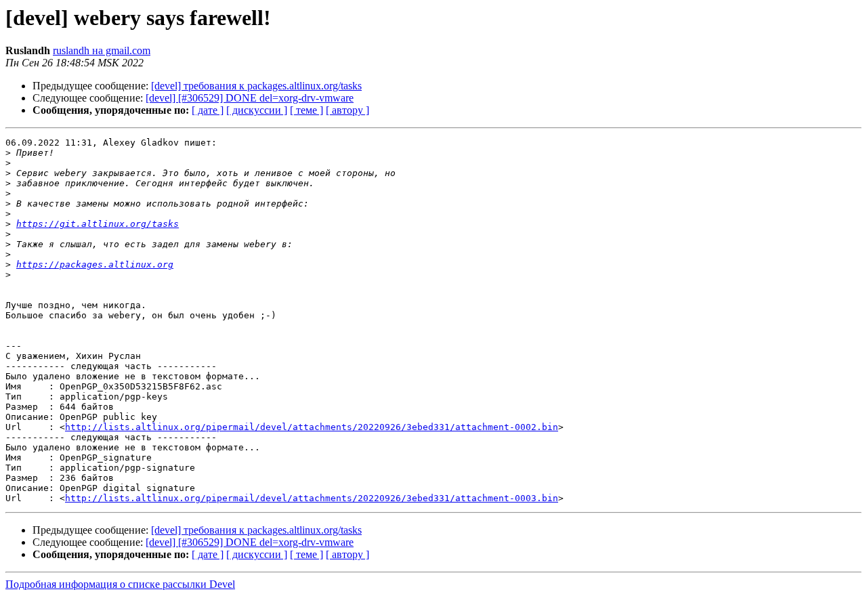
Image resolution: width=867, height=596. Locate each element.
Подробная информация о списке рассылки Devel (120, 584)
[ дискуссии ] (256, 110)
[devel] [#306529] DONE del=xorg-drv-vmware (250, 98)
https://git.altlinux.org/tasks (97, 224)
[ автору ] (347, 110)
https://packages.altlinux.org (94, 264)
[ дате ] (208, 110)
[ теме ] (306, 110)
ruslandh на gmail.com (101, 50)
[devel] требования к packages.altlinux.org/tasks (256, 85)
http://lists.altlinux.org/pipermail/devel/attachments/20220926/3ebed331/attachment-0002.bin (311, 427)
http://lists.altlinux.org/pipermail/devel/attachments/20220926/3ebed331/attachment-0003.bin (311, 498)
